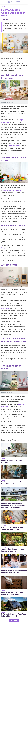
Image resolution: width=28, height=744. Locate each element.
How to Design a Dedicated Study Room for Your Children (14, 572)
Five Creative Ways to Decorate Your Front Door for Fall (13, 528)
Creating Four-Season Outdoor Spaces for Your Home (13, 550)
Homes (3, 6)
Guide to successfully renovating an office (13, 461)
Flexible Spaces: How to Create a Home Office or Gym (13, 483)
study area (5, 308)
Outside (3, 612)
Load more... (14, 620)
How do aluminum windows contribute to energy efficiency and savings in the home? (13, 506)
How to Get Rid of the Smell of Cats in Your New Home (12, 593)
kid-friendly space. (15, 146)
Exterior (3, 525)
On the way (4, 569)
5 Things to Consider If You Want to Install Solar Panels (13, 615)
